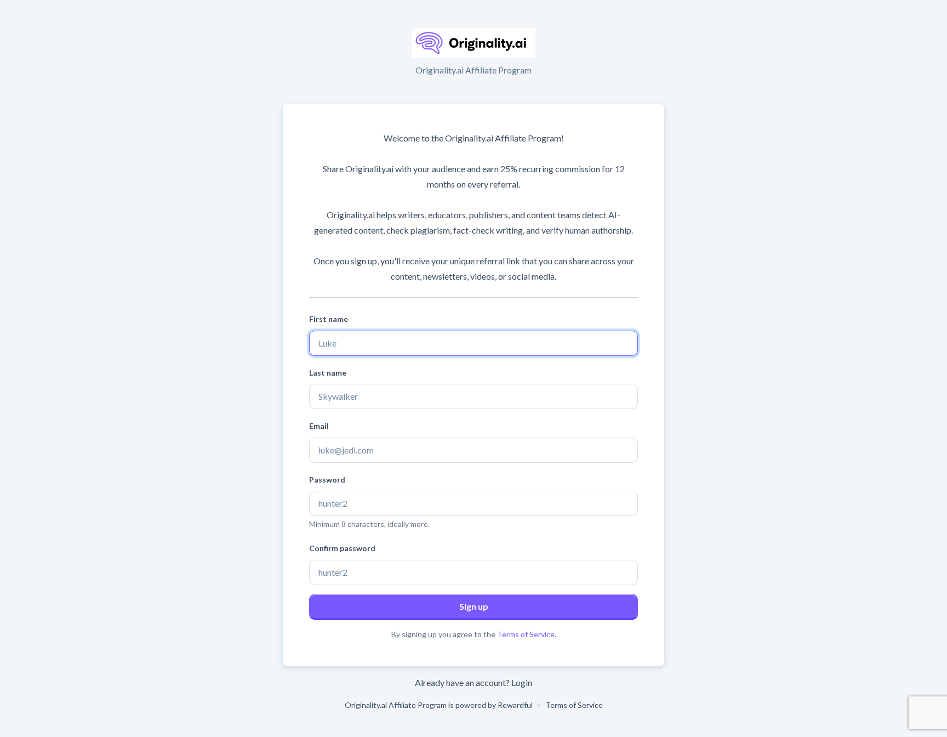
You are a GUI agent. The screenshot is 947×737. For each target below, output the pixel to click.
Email (319, 425)
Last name (327, 372)
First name (328, 319)
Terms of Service (526, 634)
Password (327, 479)
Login (521, 682)
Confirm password (342, 548)
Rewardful (515, 705)
